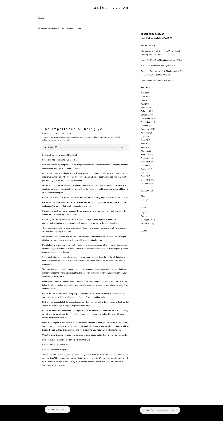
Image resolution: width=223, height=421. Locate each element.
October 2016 (147, 183)
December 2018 (148, 118)
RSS (75, 160)
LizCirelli (56, 133)
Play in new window (58, 155)
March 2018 (146, 151)
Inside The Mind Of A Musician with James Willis (161, 60)
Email (68, 160)
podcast (110, 137)
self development (48, 140)
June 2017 (145, 176)
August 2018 (146, 133)
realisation (117, 137)
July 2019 (145, 93)
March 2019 (146, 107)
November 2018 (148, 122)
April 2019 (145, 104)
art (64, 137)
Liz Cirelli (95, 137)
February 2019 (147, 111)
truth (63, 140)
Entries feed (146, 216)
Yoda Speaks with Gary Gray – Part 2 (157, 80)
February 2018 (147, 154)
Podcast (68, 133)
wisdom (68, 140)
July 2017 (145, 172)
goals (89, 137)
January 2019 (147, 115)
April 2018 (145, 147)
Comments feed (148, 220)
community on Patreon (91, 362)
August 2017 (146, 169)
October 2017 (147, 165)
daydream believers (79, 137)
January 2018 (147, 158)
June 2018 (145, 140)
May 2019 (145, 100)
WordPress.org (147, 223)
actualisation (58, 137)
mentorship (103, 137)
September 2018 (148, 129)
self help (58, 140)
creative (69, 137)
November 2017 (148, 162)
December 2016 (148, 180)
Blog (62, 133)
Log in (143, 212)
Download (72, 155)
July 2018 (145, 136)
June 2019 (145, 97)
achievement (48, 137)
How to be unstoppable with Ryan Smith (158, 66)
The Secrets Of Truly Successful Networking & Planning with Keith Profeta (160, 53)
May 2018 (145, 144)
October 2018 (147, 126)
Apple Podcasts (58, 160)
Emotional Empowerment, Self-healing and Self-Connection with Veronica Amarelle (161, 73)
